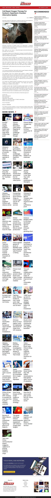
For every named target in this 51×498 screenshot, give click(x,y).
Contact (25, 484)
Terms (25, 485)
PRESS (13, 7)
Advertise (25, 483)
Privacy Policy (25, 486)
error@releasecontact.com (11, 107)
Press (25, 481)
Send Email (7, 97)
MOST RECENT (9, 7)
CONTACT (18, 7)
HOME (3, 7)
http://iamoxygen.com (24, 92)
